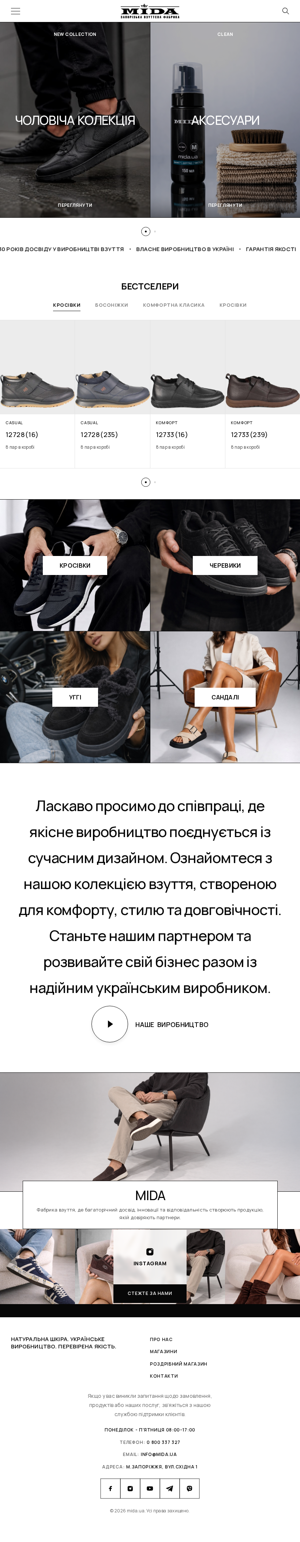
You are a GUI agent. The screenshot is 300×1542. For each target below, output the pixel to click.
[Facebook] (110, 1488)
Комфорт (167, 422)
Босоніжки (111, 305)
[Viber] (189, 1488)
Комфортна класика (174, 305)
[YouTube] (150, 1488)
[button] (146, 231)
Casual (14, 422)
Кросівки (66, 305)
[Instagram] (130, 1488)
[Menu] (15, 11)
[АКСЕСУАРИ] (75, 120)
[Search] (285, 11)
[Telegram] (170, 1488)
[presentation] (37, 447)
